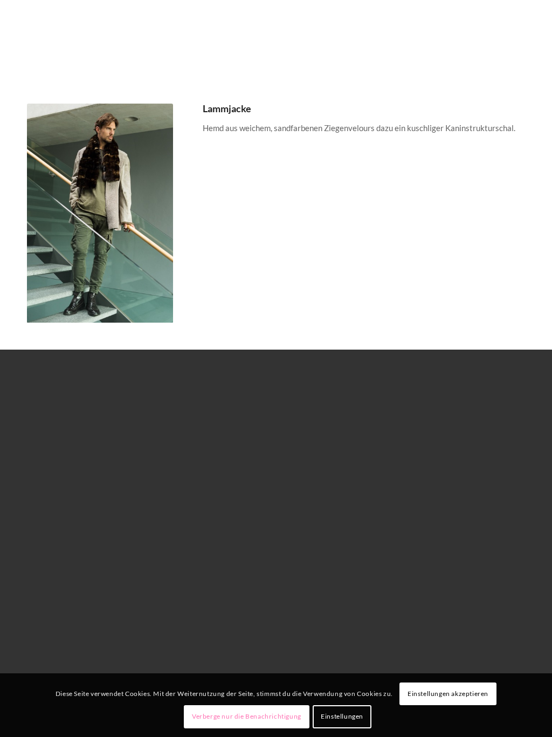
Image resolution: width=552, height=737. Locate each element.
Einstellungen (342, 716)
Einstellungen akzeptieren (448, 694)
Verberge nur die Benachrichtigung (246, 716)
